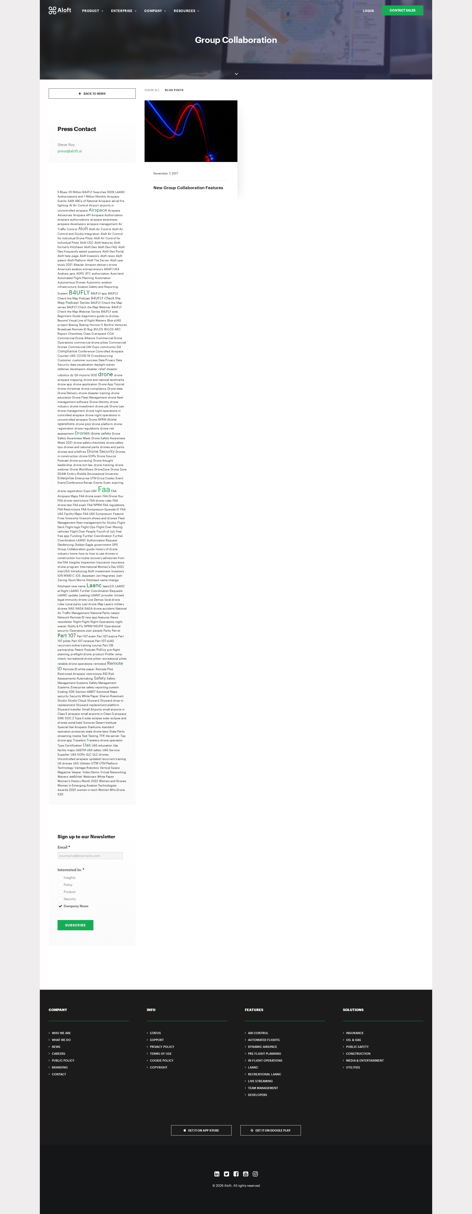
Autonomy (94, 282)
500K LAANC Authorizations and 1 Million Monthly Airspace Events (91, 196)
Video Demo (90, 772)
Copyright (158, 1067)
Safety (100, 678)
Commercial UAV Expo (83, 346)
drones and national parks (81, 447)
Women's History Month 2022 (78, 781)
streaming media (69, 735)
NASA (79, 608)
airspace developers (72, 224)
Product (90, 11)
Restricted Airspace (71, 673)
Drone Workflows (81, 469)
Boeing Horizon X (91, 324)
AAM (71, 200)
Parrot (116, 630)
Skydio (62, 700)
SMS (61, 718)
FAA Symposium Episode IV (100, 509)
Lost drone (89, 604)
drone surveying (81, 460)
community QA (110, 346)
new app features (97, 617)
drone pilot (83, 424)
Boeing (73, 324)
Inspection (88, 562)
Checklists (75, 333)
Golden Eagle (84, 544)
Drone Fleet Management (89, 397)
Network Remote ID (71, 617)
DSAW (62, 473)
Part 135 (108, 645)
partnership (66, 649)
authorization (100, 273)
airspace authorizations (73, 219)
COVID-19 (83, 355)
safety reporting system (102, 687)
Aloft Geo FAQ (107, 247)
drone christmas (69, 388)
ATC (88, 273)
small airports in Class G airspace (103, 713)
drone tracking (104, 465)
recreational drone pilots (84, 658)
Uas (87, 744)
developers (78, 369)
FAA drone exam (90, 496)
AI (70, 205)
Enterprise (122, 11)
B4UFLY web (109, 311)
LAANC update (68, 595)
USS (76, 763)
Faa (104, 489)
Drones (82, 433)
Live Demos (95, 599)
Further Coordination (97, 535)
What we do (61, 1039)
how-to (83, 553)
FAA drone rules (100, 500)
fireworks (71, 518)
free (119, 531)
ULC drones (100, 754)
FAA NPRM (94, 505)
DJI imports (82, 375)
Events (98, 482)
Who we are (61, 1033)
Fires (61, 518)
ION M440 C (66, 575)
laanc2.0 (108, 586)
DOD (94, 375)
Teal (84, 735)
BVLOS (98, 329)
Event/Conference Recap (75, 482)
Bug (90, 329)
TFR (102, 735)
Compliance (67, 351)
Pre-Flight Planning (264, 1053)
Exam (107, 482)
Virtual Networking (113, 772)
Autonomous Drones (72, 282)
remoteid (99, 663)
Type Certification (70, 745)
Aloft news (107, 255)
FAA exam (79, 505)
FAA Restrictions (69, 509)
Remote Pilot (104, 669)
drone (105, 374)
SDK (71, 691)
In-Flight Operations (265, 1060)
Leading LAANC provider (96, 595)
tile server (112, 735)
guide (91, 549)
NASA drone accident (100, 608)
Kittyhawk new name (72, 586)
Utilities (85, 763)
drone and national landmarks (104, 379)
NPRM (88, 626)
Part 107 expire (107, 636)
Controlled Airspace (109, 351)
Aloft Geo (90, 247)
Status (155, 1033)
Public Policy (63, 1060)
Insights (74, 562)
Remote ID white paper (79, 669)
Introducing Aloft (82, 571)
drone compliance (93, 388)
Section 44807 (85, 691)
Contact (59, 1074)
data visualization (81, 364)
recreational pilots (114, 658)
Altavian (79, 264)
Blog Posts (174, 90)
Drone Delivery (68, 393)
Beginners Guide (69, 316)
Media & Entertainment (365, 1060)
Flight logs (72, 527)
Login (368, 11)
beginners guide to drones (100, 316)
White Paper (105, 776)
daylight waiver (104, 364)
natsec (115, 612)
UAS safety (94, 750)
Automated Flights (264, 1039)
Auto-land (117, 273)
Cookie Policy (162, 1060)
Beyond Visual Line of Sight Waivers (82, 320)
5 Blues (62, 192)
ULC (88, 754)
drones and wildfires (72, 451)
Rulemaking (85, 678)
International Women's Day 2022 (102, 566)
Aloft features (103, 242)
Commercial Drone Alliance (76, 338)
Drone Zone (119, 469)
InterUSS (64, 571)
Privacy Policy (162, 1046)
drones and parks (112, 447)
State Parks (117, 731)
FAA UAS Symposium (97, 513)
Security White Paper (84, 696)
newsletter (65, 621)
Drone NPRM (97, 419)
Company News (76, 906)
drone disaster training (94, 393)
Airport (94, 205)
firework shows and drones (98, 518)
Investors (117, 571)
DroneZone (102, 469)
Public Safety (357, 1046)
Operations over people (86, 630)
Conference (86, 351)
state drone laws (97, 731)
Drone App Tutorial (111, 384)
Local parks (73, 604)
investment (102, 571)
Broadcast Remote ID (72, 329)
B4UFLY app (99, 293)
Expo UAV (90, 491)
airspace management (102, 224)
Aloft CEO (86, 242)
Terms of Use (161, 1053)
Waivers (63, 776)
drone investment (82, 406)
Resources (184, 11)
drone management (71, 410)
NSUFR (98, 626)
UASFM (81, 750)
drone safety (101, 433)
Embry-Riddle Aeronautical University (92, 473)
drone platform (102, 424)
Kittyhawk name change (102, 580)
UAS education (102, 745)
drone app (65, 384)
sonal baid (75, 722)
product (98, 654)
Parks (107, 630)
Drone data (114, 388)
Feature (118, 513)
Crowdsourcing (102, 355)
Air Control (80, 205)
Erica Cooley (106, 478)
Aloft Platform (76, 260)
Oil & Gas (353, 1039)
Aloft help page (68, 255)
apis (72, 273)
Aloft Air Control (100, 229)
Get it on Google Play (273, 1130)
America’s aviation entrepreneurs (80, 269)
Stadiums (94, 727)
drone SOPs (87, 456)
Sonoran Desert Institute (100, 722)
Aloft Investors (89, 255)
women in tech (87, 789)
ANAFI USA (111, 269)
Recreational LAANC (264, 1074)
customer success (85, 360)
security (63, 696)
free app (63, 535)
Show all (152, 90)
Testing (93, 735)
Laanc (94, 585)
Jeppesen (88, 575)
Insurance (103, 562)
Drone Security (101, 451)
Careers (58, 1053)
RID (105, 673)
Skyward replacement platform (97, 705)
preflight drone (81, 654)
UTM (94, 763)
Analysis (63, 273)
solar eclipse (93, 718)
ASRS (80, 273)
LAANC (253, 1067)
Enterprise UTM (85, 478)
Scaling (63, 691)
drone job (102, 406)
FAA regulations (113, 505)
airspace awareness (104, 219)
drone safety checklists (89, 442)
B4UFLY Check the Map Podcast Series (89, 300)
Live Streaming (260, 1081)
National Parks (100, 612)
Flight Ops (88, 527)
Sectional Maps (106, 691)
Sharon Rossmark (112, 696)
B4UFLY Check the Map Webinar (89, 307)
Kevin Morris (76, 580)
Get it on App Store (203, 1130)
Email (64, 847)
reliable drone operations (75, 663)
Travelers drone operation (105, 740)
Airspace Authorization (107, 215)
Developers (257, 1094)
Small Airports (92, 709)
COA (110, 333)
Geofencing (66, 544)
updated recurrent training (107, 758)
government (102, 544)
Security (70, 899)
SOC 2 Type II (74, 718)
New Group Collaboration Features (188, 187)
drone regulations (86, 428)
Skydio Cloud (77, 700)
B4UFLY (79, 292)
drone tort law (83, 465)
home (74, 553)
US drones (65, 763)
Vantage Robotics (86, 767)
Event (119, 478)
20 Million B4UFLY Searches (87, 192)
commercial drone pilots (91, 342)
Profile (109, 654)
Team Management (263, 1088)
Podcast (89, 649)
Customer (64, 360)
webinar (75, 776)
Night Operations (102, 621)
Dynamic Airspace (262, 1046)
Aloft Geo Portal (113, 251)
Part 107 (67, 635)
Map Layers (105, 604)
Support (157, 1039)
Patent (79, 649)
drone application (85, 384)
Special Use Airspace (72, 727)
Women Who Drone (111, 789)
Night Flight (81, 621)
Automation (103, 278)
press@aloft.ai (70, 151)
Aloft (83, 228)
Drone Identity (99, 401)
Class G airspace (94, 333)
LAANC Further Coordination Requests (96, 590)
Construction (358, 1053)
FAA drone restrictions (73, 500)
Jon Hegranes (105, 575)
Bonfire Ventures (115, 324)
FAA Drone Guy (113, 496)
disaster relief (96, 369)
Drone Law (117, 406)
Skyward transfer (69, 709)
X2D (60, 794)
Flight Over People (83, 531)
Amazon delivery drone (101, 264)
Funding (76, 535)
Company (153, 11)
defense (63, 369)
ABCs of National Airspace (93, 200)
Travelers (79, 740)
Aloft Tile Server (98, 260)
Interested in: (71, 869)
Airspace (98, 210)
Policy (101, 649)
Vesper (76, 772)
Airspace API (81, 215)
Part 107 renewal (83, 640)
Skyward (93, 700)
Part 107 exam (86, 636)
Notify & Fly (75, 626)
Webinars (89, 776)
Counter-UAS (67, 355)
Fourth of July (106, 531)
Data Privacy (107, 360)
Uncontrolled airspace (73, 758)
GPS (115, 544)
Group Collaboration (72, 549)
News (114, 617)
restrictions (94, 673)
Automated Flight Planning (76, 278)
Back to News (95, 93)
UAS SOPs (78, 754)
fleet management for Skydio (96, 522)
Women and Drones (112, 781)
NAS (71, 608)
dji (72, 375)
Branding (60, 1067)
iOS (78, 575)
